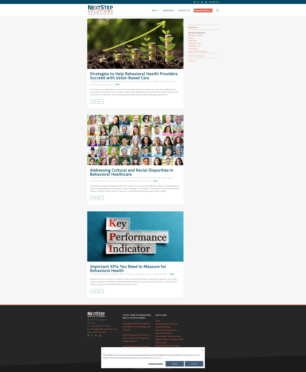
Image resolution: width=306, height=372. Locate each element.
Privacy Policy (156, 357)
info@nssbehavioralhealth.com (104, 329)
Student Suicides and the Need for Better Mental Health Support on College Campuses (136, 338)
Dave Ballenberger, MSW (157, 274)
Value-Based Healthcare (198, 51)
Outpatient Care (153, 177)
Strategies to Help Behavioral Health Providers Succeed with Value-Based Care (134, 75)
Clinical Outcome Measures (166, 330)
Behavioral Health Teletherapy (167, 345)
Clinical (122, 274)
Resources (168, 10)
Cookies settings (155, 363)
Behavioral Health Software (166, 323)
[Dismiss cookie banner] (202, 350)
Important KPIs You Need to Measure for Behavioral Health (128, 268)
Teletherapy (132, 180)
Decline (194, 363)
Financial (129, 81)
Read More (96, 101)
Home (157, 320)
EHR (154, 10)
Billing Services (113, 274)
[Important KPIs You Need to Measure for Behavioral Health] (135, 236)
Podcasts (192, 60)
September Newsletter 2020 (101, 180)
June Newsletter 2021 (143, 81)
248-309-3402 (214, 2)
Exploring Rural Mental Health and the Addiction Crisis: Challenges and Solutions (137, 326)
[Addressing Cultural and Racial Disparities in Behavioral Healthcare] (135, 140)
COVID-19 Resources (196, 55)
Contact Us (184, 10)
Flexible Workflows (163, 326)
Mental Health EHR (138, 177)
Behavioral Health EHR (116, 81)
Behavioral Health (99, 81)
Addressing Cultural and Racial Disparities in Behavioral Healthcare (131, 172)
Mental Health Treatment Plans (168, 336)
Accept (174, 363)
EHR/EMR (192, 40)
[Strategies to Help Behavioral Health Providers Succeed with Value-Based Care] (135, 44)
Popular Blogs (158, 81)
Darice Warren (107, 84)
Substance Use (120, 180)
